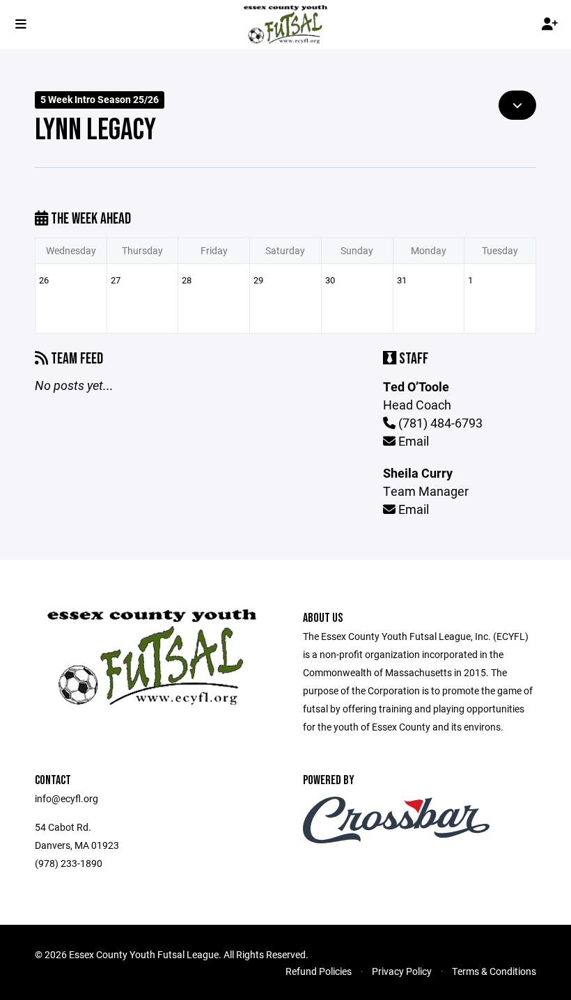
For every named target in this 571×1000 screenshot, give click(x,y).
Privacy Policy (402, 971)
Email (412, 440)
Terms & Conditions (494, 971)
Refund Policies (319, 971)
